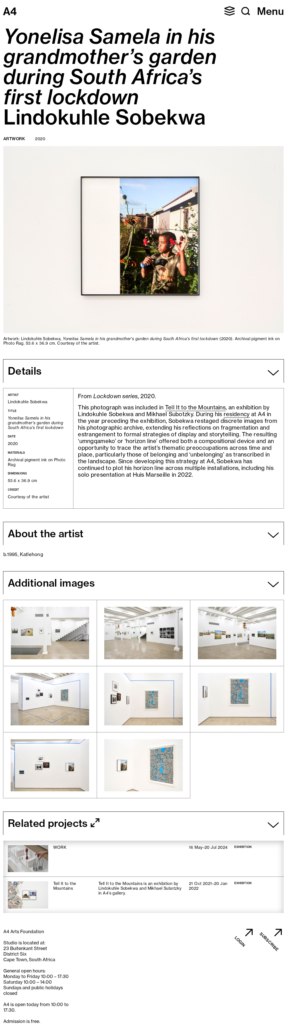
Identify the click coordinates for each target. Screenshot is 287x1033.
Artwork (14, 138)
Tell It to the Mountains (195, 407)
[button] (229, 11)
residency (237, 414)
